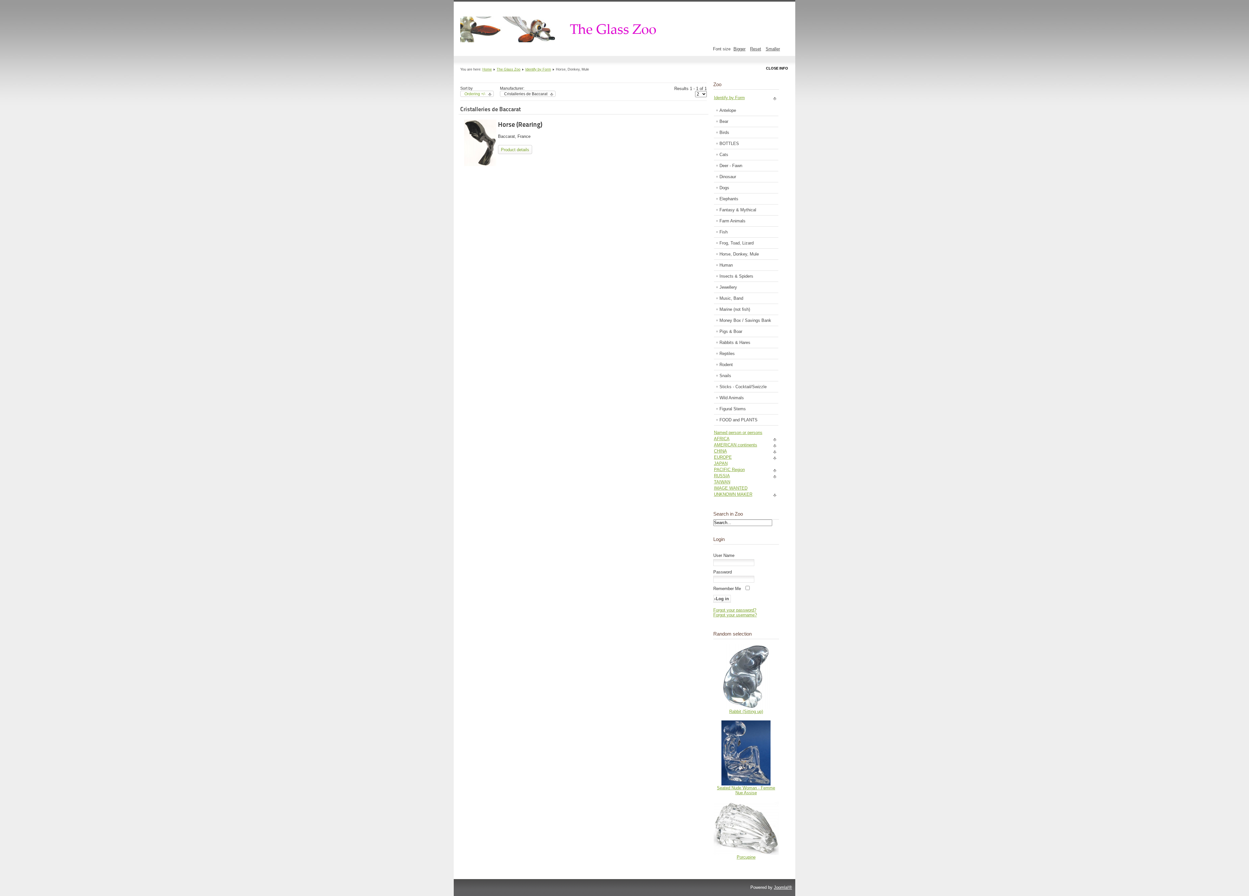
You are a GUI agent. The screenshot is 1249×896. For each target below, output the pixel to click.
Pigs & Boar (730, 331)
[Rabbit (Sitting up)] (746, 707)
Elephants (728, 198)
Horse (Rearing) (520, 124)
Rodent (726, 364)
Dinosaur (727, 176)
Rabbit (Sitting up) (746, 711)
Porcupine (746, 857)
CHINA (720, 451)
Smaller (773, 48)
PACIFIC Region (729, 469)
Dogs (724, 187)
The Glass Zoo (508, 69)
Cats (723, 154)
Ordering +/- (475, 94)
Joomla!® (783, 887)
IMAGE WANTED (730, 488)
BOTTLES (729, 143)
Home (487, 69)
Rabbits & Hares (734, 342)
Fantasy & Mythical (737, 209)
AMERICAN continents (735, 444)
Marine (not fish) (734, 309)
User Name (723, 555)
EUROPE (723, 457)
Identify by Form (538, 69)
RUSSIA (722, 475)
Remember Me (727, 588)
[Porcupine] (746, 853)
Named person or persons (738, 432)
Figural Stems (732, 408)
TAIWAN (722, 482)
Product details (515, 149)
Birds (724, 132)
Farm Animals (732, 220)
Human (726, 265)
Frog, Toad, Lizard (736, 243)
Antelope (727, 110)
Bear (723, 121)
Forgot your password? (734, 610)
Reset (755, 48)
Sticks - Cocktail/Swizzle (743, 386)
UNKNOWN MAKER (733, 494)
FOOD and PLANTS (738, 419)
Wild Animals (731, 397)
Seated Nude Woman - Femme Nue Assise (746, 790)
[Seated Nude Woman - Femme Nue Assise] (746, 784)
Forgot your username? (735, 615)
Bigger (739, 48)
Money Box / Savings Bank (745, 320)
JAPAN (721, 463)
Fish (723, 232)
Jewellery (728, 287)
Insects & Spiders (736, 276)
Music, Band (731, 298)
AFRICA (722, 438)
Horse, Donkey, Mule (739, 254)
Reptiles (727, 353)
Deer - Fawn (730, 165)
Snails (725, 375)
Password (722, 572)
